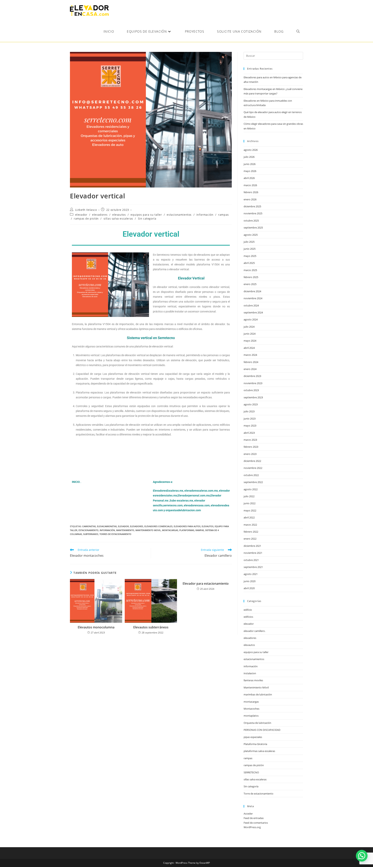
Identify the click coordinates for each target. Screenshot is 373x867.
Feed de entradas (254, 818)
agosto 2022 (251, 489)
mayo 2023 (250, 425)
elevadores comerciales (158, 526)
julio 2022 (249, 496)
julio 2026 (249, 157)
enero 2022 (250, 538)
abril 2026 (249, 178)
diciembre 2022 (252, 461)
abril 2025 (249, 263)
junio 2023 (249, 418)
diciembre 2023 (252, 376)
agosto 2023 (251, 404)
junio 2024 (249, 333)
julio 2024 (249, 326)
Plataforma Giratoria (255, 744)
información (205, 214)
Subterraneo (90, 534)
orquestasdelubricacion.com (183, 510)
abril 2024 (249, 348)
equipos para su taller (146, 214)
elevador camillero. (254, 631)
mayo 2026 (250, 171)
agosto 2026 (251, 150)
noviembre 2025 (253, 213)
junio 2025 (249, 248)
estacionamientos (179, 214)
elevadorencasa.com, (197, 505)
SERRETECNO (251, 772)
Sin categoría (147, 218)
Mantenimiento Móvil (256, 687)
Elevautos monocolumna (96, 627)
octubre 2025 (251, 220)
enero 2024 (250, 369)
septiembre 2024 (253, 312)
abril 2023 (249, 432)
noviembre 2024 (253, 298)
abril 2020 (249, 588)
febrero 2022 (251, 531)
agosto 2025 (251, 234)
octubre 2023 (251, 390)
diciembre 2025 (252, 206)
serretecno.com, (173, 505)
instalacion (250, 673)
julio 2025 (249, 241)
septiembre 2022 (253, 482)
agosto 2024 (251, 319)
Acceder (248, 813)
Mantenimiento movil (148, 530)
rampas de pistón (86, 218)
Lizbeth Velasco (86, 210)
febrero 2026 (251, 192)
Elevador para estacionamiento (206, 583)
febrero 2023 (251, 446)
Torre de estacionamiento (258, 793)
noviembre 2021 (253, 553)
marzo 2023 (250, 439)
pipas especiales (253, 737)
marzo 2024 (250, 355)
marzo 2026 (250, 185)
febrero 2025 (251, 277)
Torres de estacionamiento (115, 534)
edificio (248, 609)
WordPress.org (252, 827)
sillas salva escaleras (118, 218)
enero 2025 (250, 284)
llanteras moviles (253, 680)
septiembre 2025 (253, 227)
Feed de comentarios (256, 822)
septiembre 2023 (253, 397)
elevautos (119, 214)
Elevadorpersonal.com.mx (194, 495)
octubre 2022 (251, 475)
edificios (248, 616)
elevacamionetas (107, 526)
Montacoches (251, 708)
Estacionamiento (88, 530)
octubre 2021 (251, 560)
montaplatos (251, 715)
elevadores (99, 214)
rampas (223, 214)
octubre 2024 (251, 305)
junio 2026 (249, 164)
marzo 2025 (250, 270)
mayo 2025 (250, 256)
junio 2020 (249, 581)
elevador (81, 214)
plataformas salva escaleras (259, 751)
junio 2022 (249, 503)
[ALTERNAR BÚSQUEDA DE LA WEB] (298, 31)
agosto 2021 (251, 574)
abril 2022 (249, 517)
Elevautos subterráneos (150, 627)
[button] (362, 856)
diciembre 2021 (252, 546)
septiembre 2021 (253, 567)
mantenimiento (125, 530)
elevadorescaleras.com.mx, (201, 490)
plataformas (186, 530)
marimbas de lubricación (258, 694)
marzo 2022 (250, 524)
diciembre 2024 (252, 291)
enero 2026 (250, 199)
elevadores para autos (187, 526)
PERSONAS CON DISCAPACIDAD (262, 730)
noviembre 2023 (253, 383)
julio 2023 (249, 411)
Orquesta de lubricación (257, 723)
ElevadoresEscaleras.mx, (168, 490)
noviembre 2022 (253, 468)
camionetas (89, 526)
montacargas (170, 530)
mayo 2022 (250, 510)
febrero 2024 (251, 362)
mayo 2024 (250, 340)
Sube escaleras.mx (181, 500)
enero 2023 (250, 454)
